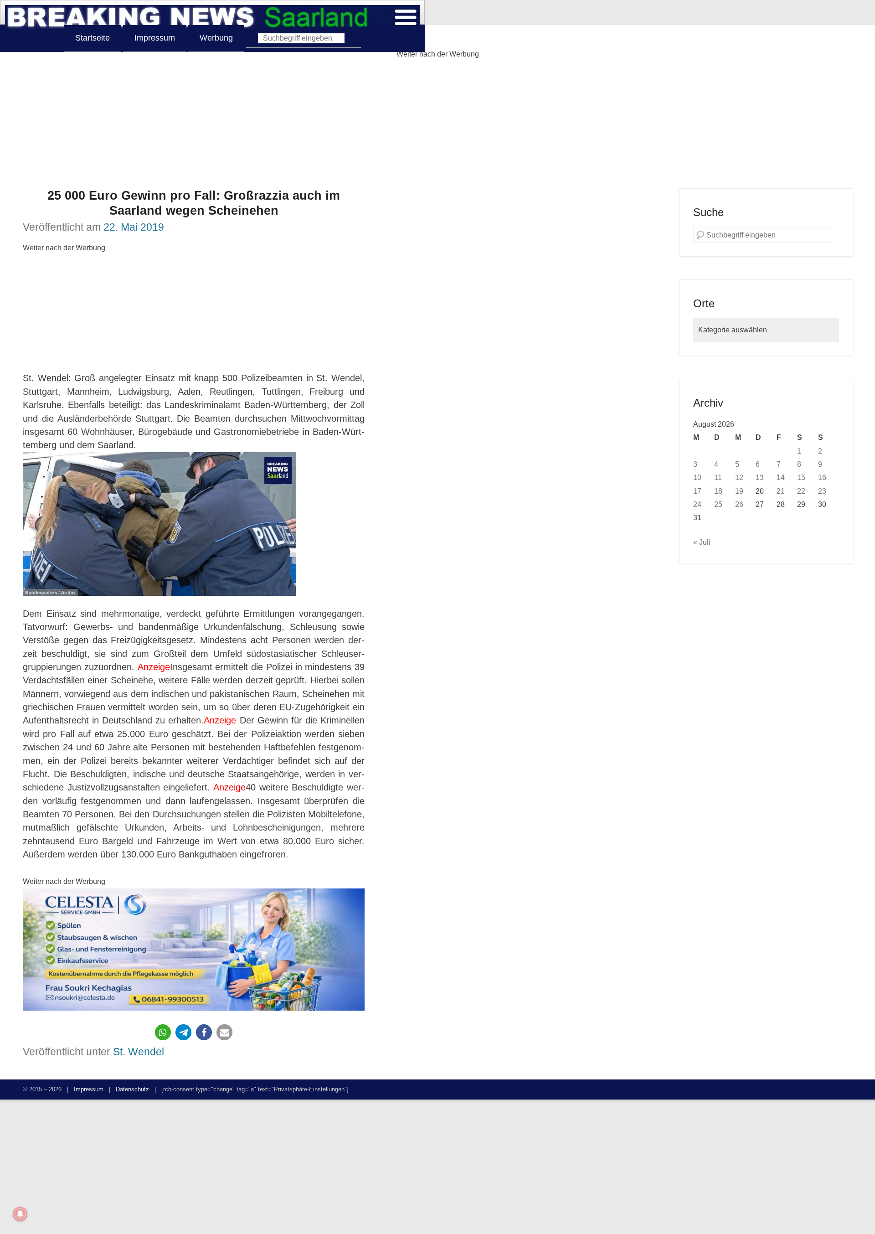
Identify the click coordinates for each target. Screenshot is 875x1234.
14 (781, 477)
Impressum (154, 37)
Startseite (92, 37)
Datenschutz (132, 1089)
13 (760, 477)
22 (801, 491)
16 (822, 477)
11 (718, 477)
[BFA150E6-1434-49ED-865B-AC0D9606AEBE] (194, 949)
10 (697, 477)
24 (697, 504)
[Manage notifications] (20, 1214)
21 (781, 491)
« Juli (701, 542)
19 (739, 491)
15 (801, 477)
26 (739, 504)
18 (718, 491)
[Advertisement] (437, 124)
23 (822, 491)
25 (718, 504)
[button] (163, 1032)
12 (739, 477)
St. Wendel (138, 1052)
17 (697, 491)
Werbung (216, 37)
